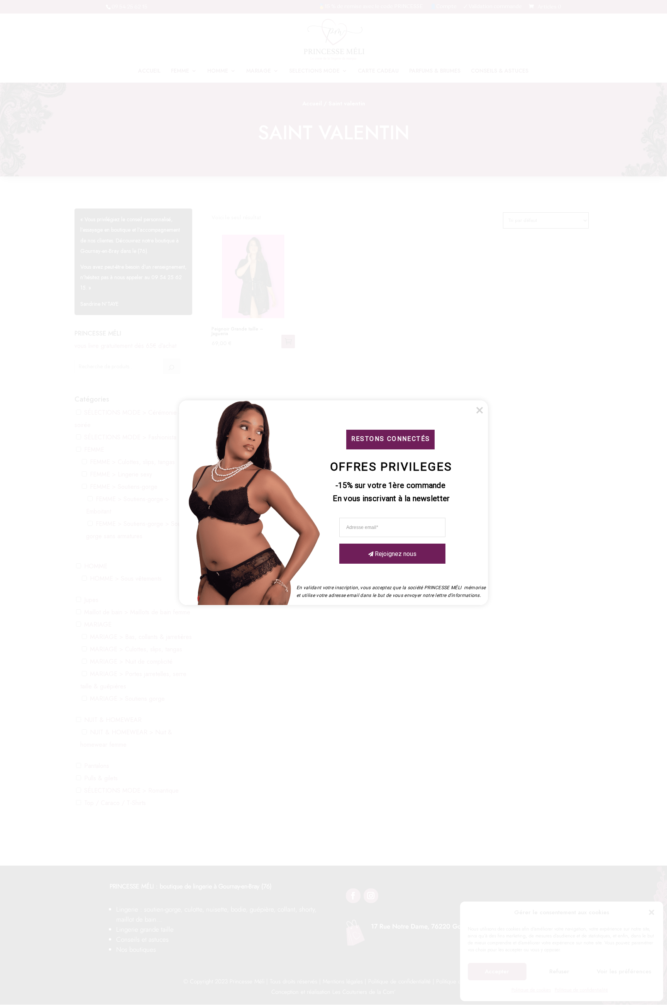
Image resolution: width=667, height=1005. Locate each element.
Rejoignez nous (395, 553)
